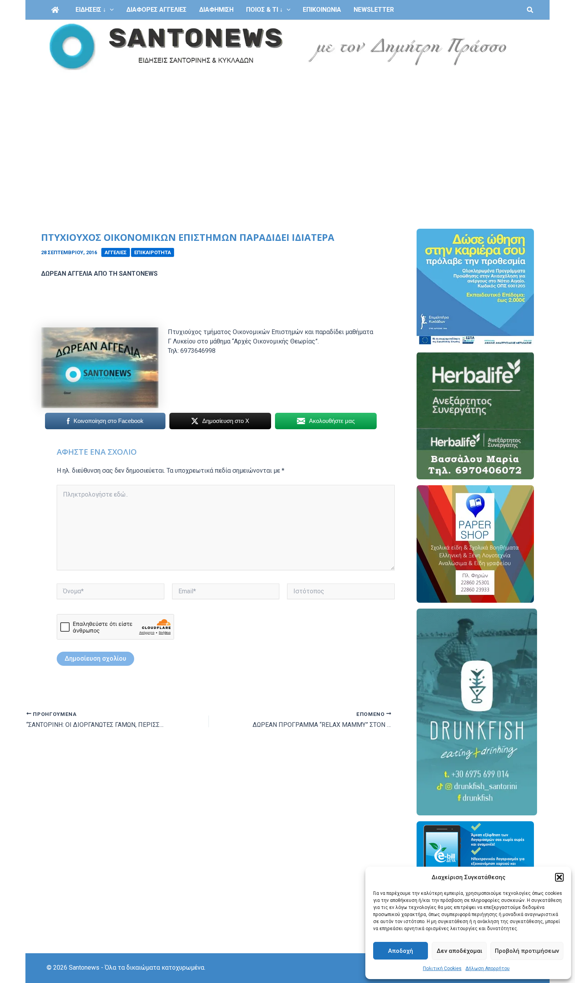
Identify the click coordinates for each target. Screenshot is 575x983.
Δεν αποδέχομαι (459, 950)
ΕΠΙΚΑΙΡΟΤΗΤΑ (152, 252)
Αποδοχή (400, 950)
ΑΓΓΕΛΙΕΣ (115, 252)
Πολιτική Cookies (442, 968)
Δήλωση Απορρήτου (487, 968)
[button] (559, 877)
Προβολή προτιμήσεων (527, 950)
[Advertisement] (287, 132)
